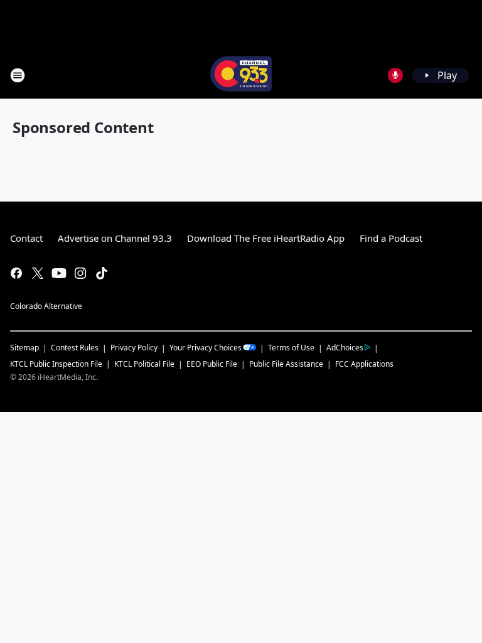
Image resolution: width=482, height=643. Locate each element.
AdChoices (344, 347)
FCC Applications (364, 364)
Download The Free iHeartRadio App (266, 238)
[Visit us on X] (37, 273)
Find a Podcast (391, 238)
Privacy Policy (134, 347)
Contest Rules (75, 347)
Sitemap (24, 347)
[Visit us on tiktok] (101, 273)
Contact (26, 238)
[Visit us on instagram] (80, 273)
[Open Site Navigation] (17, 75)
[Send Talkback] (395, 75)
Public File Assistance (286, 364)
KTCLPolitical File (144, 364)
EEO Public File (211, 364)
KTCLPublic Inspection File (56, 364)
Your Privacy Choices (205, 347)
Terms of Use (291, 347)
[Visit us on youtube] (59, 273)
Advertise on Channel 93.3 (115, 238)
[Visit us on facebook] (16, 273)
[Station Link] (241, 75)
